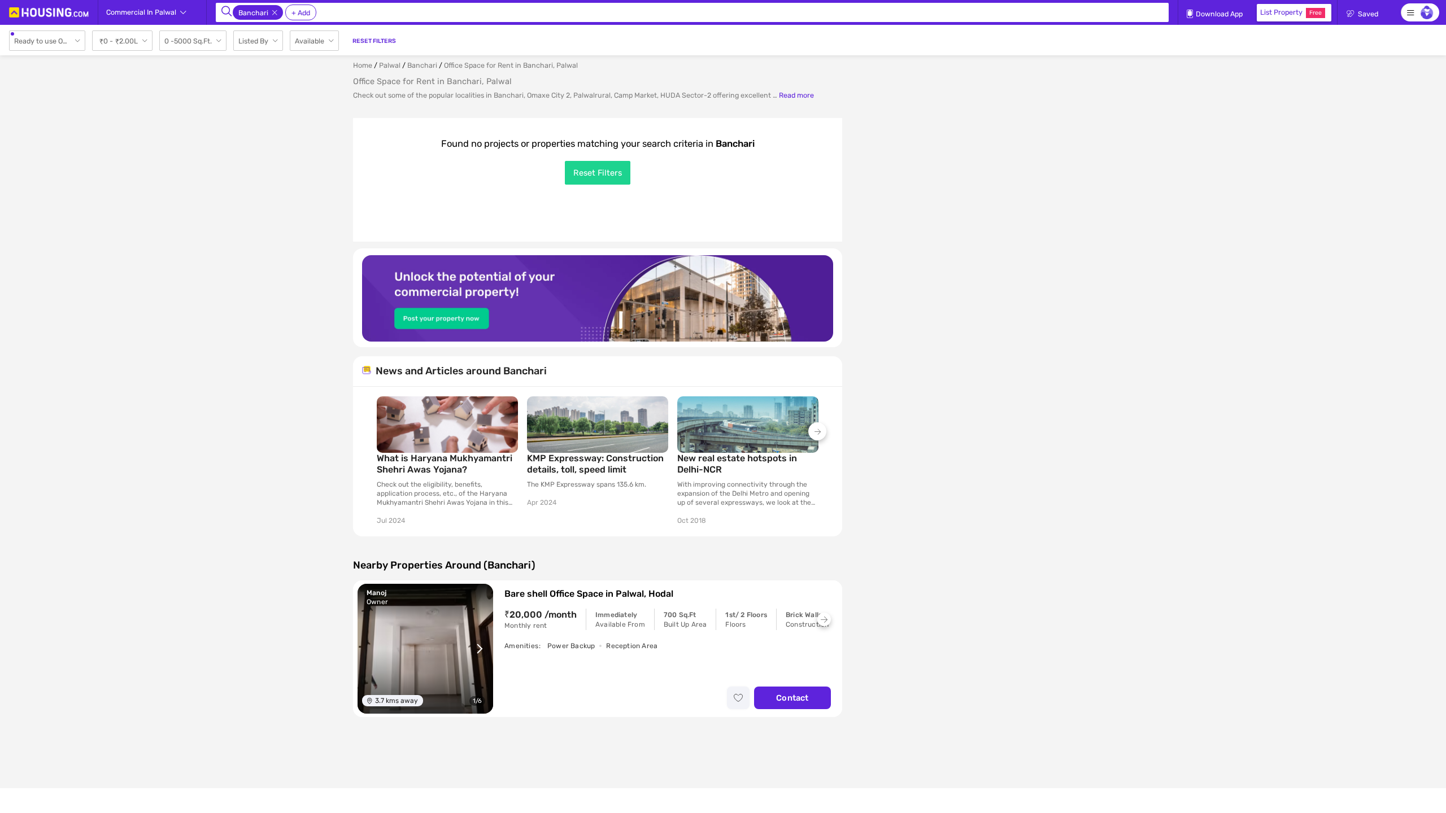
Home (362, 65)
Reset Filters (597, 173)
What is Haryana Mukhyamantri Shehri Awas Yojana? (444, 464)
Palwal (389, 65)
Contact (792, 698)
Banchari (422, 65)
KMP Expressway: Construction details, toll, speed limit (595, 464)
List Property (1291, 12)
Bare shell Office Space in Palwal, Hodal (588, 593)
